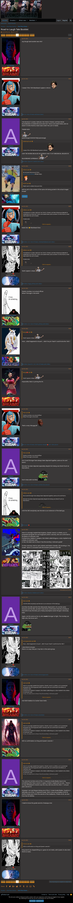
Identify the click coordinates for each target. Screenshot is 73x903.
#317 (70, 719)
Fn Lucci (10, 193)
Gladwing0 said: (27, 141)
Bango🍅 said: (27, 332)
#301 (70, 38)
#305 (70, 206)
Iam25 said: (26, 183)
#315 (70, 637)
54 (28, 35)
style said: (25, 683)
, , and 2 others (34, 161)
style (10, 557)
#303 (70, 119)
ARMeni (10, 146)
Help (68, 894)
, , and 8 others (36, 324)
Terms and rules (53, 894)
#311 (70, 449)
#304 (70, 166)
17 (20, 35)
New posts (3, 23)
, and (36, 485)
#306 (70, 246)
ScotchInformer (6, 32)
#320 (70, 840)
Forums (4, 20)
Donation (13, 20)
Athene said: (26, 169)
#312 (70, 489)
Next (32, 35)
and (34, 114)
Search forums (12, 23)
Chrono (10, 746)
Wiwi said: (25, 412)
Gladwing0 (10, 106)
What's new (22, 20)
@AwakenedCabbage (28, 174)
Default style (5, 894)
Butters (10, 396)
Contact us (44, 894)
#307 (70, 288)
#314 (70, 597)
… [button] (9, 35)
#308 (70, 328)
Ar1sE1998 (10, 65)
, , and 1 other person (41, 444)
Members (32, 20)
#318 (70, 760)
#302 (70, 79)
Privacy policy (61, 894)
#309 (70, 369)
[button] (17, 20)
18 (22, 35)
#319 (70, 800)
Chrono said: (26, 844)
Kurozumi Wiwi (11, 315)
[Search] (70, 20)
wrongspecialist (10, 355)
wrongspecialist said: (28, 641)
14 (11, 35)
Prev (3, 35)
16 (17, 35)
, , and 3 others (39, 242)
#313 (70, 529)
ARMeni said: (26, 210)
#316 (70, 679)
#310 (70, 409)
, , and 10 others (34, 593)
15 (14, 35)
